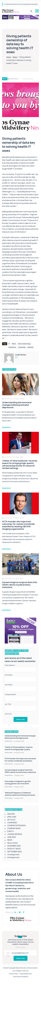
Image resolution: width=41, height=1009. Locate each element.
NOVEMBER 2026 (14, 846)
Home (8, 57)
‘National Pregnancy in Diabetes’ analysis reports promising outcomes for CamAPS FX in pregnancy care (20, 795)
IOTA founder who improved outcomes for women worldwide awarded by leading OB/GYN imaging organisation (20, 760)
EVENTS (10, 831)
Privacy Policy (13, 974)
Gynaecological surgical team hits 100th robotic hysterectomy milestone (20, 771)
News (15, 57)
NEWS (5, 79)
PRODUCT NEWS (14, 848)
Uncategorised (13, 854)
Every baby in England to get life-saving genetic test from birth (18, 782)
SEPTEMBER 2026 (14, 851)
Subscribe (20, 719)
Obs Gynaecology (24, 344)
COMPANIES (12, 822)
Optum (23, 301)
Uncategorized (13, 857)
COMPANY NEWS (14, 828)
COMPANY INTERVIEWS (16, 825)
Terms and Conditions (20, 977)
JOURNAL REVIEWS (14, 834)
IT (9, 344)
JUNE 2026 (11, 837)
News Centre (12, 843)
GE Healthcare (17, 318)
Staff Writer (14, 79)
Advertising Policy (25, 974)
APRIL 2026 (11, 817)
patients (30, 347)
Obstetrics (12, 347)
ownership (21, 347)
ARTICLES (11, 819)
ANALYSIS (11, 814)
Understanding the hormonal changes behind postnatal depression (20, 737)
